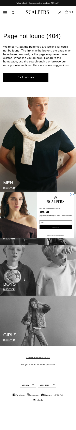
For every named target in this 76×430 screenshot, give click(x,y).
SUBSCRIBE (55, 227)
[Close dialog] (71, 194)
